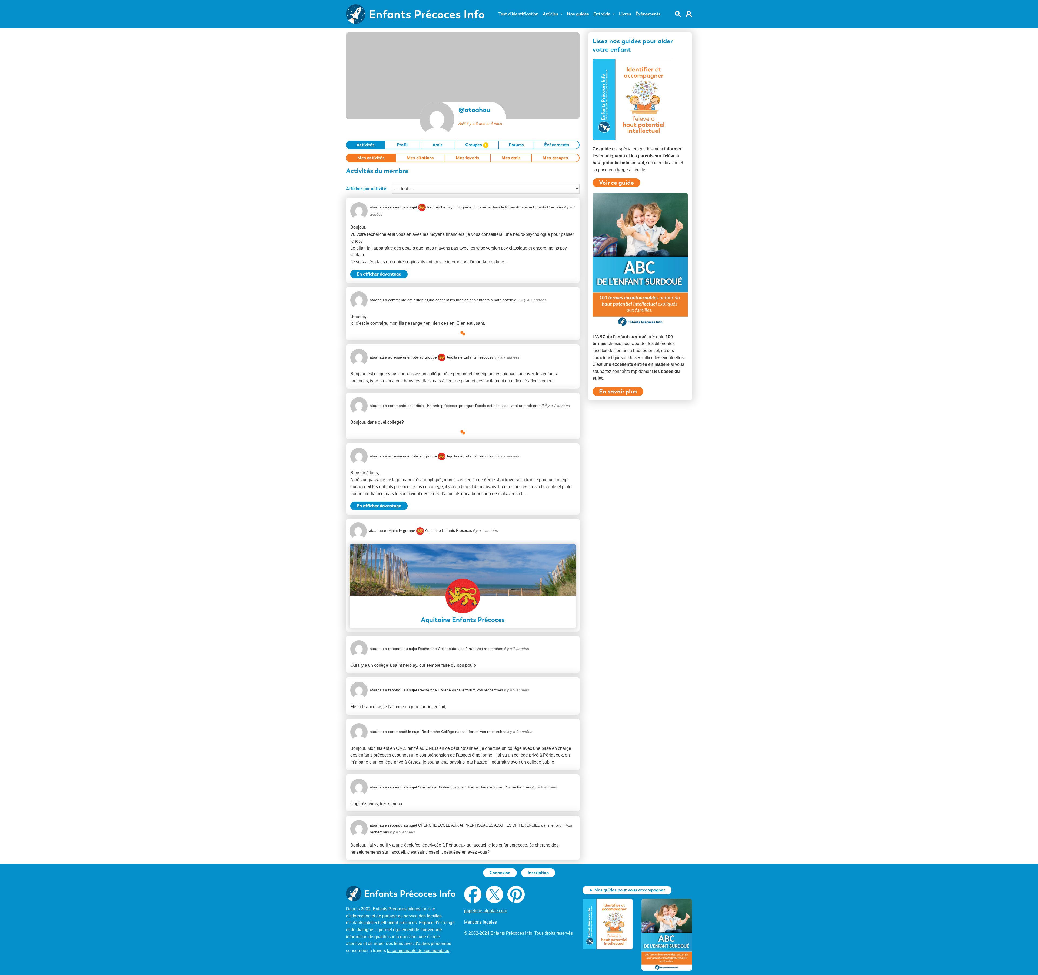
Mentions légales (480, 922)
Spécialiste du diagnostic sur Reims (448, 787)
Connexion (500, 872)
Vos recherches (490, 648)
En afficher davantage (379, 274)
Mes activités (371, 158)
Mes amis (511, 158)
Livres (625, 14)
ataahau (377, 207)
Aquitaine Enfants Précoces (539, 207)
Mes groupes (555, 158)
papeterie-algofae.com (485, 910)
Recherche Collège (434, 648)
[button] (462, 333)
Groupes (476, 145)
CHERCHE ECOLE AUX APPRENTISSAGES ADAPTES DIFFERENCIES (479, 825)
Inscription (538, 872)
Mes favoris (467, 158)
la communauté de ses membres (418, 950)
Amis (437, 145)
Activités (366, 145)
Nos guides (578, 14)
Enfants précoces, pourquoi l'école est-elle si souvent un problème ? (485, 405)
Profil (402, 145)
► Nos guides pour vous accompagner (627, 890)
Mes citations (420, 158)
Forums (516, 145)
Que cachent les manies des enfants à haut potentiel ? (473, 300)
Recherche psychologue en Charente (459, 207)
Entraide (601, 14)
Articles (550, 14)
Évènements (648, 14)
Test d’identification (518, 14)
